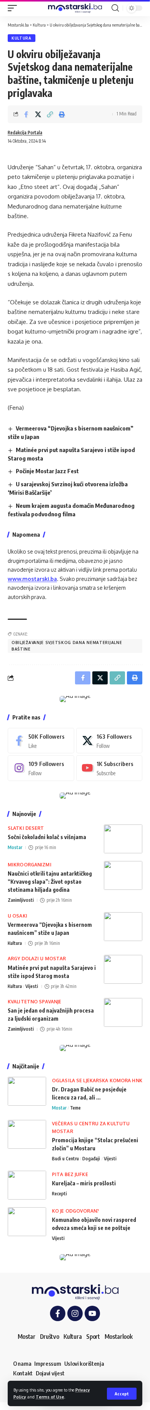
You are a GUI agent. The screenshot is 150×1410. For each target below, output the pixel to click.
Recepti (59, 1193)
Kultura (22, 38)
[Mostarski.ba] (75, 8)
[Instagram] (41, 768)
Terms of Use (50, 1396)
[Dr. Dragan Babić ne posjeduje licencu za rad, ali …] (27, 1091)
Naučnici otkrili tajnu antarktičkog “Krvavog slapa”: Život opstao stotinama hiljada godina (50, 881)
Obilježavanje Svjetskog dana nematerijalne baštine (67, 645)
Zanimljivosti (21, 900)
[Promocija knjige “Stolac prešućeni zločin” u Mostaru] (27, 1134)
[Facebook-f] (57, 1313)
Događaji (91, 1158)
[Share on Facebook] (26, 114)
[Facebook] (41, 740)
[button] (122, 1394)
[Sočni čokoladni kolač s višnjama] (123, 838)
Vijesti (31, 986)
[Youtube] (109, 768)
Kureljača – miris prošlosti (84, 1183)
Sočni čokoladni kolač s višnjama (47, 837)
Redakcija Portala (25, 132)
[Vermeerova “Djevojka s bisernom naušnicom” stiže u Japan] (123, 926)
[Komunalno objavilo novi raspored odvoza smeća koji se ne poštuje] (27, 1221)
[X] (109, 740)
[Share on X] (38, 114)
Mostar (15, 847)
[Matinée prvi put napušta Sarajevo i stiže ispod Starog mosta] (123, 969)
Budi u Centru (65, 1158)
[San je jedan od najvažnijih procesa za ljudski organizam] (123, 1012)
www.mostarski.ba (32, 579)
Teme (75, 1108)
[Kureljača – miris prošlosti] (27, 1185)
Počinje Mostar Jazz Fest (47, 470)
